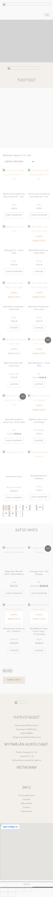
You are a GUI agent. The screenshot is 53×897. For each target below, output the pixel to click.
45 (6, 513)
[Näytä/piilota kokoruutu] (12, 889)
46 (13, 513)
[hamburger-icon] (47, 15)
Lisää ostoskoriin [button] (14, 215)
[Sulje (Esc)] (28, 889)
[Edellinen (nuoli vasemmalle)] (4, 894)
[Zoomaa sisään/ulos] (4, 889)
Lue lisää (39, 271)
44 (40, 507)
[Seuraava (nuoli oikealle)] (12, 894)
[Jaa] (20, 889)
